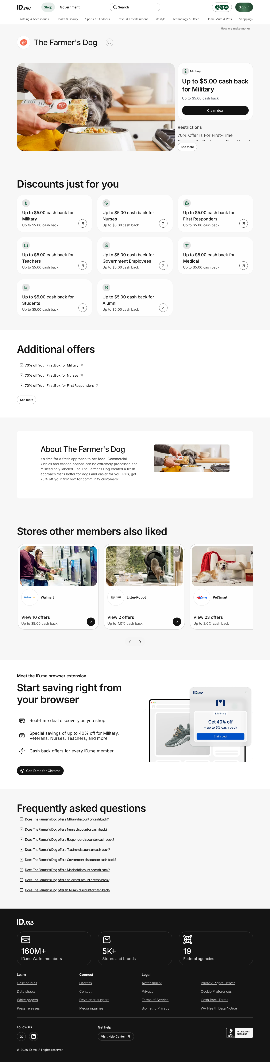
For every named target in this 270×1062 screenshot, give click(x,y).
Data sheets (26, 991)
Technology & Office (186, 19)
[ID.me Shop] (26, 7)
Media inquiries (91, 1008)
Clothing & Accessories (34, 19)
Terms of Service (155, 1000)
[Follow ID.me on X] (21, 1036)
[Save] (90, 552)
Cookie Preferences (216, 991)
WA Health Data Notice (219, 1008)
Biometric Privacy (155, 1008)
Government (70, 7)
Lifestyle (160, 19)
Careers (85, 983)
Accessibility (152, 983)
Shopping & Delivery (252, 19)
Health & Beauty (67, 19)
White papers (27, 1000)
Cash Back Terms (214, 1000)
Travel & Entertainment (132, 19)
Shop (48, 7)
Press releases (28, 1008)
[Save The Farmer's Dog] (109, 42)
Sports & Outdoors (97, 19)
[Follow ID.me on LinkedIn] (33, 1036)
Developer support (94, 1000)
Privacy (148, 991)
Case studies (27, 983)
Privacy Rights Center (218, 983)
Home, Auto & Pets (219, 19)
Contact (85, 991)
